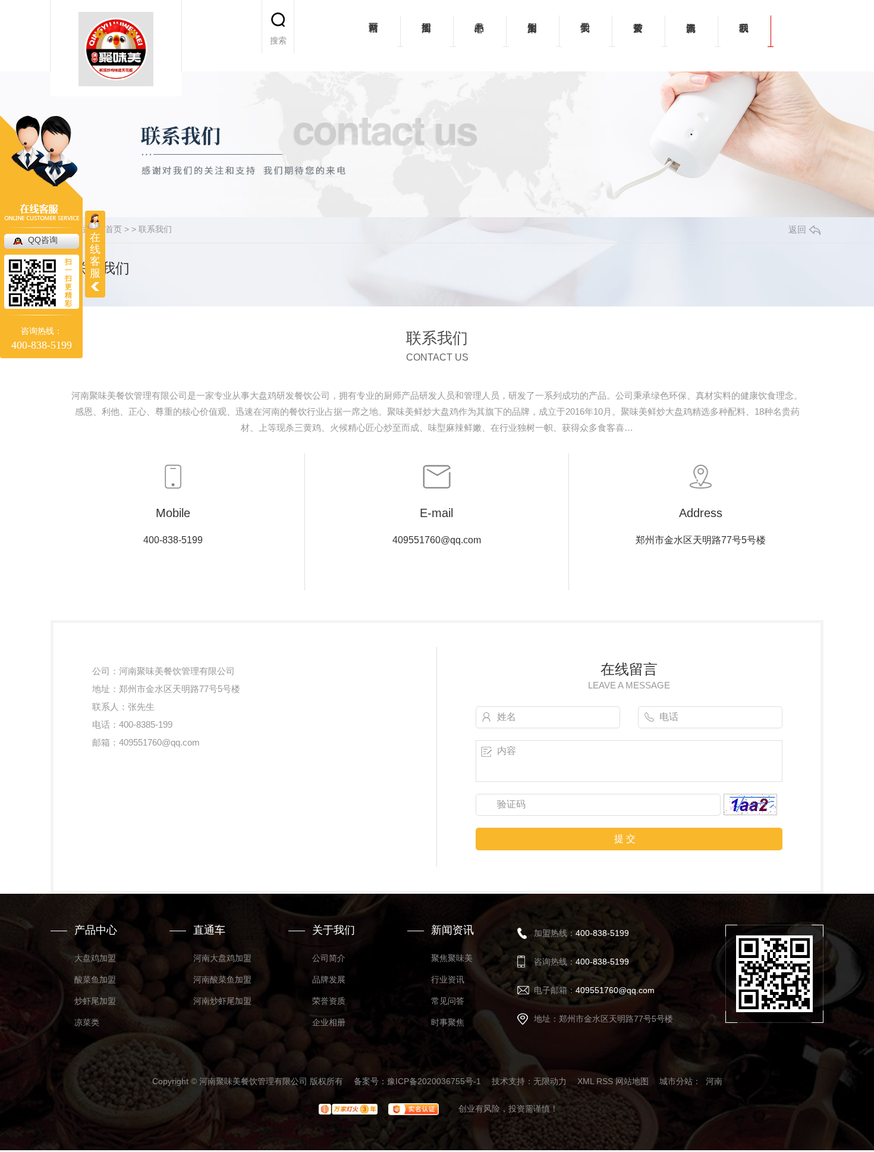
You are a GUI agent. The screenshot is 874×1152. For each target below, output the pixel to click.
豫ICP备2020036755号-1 (434, 1081)
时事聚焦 (447, 1022)
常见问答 (447, 1001)
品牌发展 (328, 979)
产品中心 (479, 35)
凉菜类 (86, 1022)
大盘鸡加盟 (95, 958)
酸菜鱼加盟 (95, 979)
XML (585, 1081)
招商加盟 (426, 35)
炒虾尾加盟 (95, 1001)
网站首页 (373, 35)
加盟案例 (532, 35)
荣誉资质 (638, 35)
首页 (113, 229)
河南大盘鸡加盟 (222, 958)
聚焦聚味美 (452, 958)
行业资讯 (447, 979)
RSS (604, 1081)
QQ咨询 (43, 240)
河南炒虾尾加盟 (222, 1001)
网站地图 (632, 1081)
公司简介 (328, 958)
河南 (714, 1081)
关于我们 (585, 35)
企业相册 (328, 1022)
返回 (797, 229)
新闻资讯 (691, 35)
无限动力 (550, 1081)
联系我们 (744, 35)
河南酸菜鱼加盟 (222, 979)
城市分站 (676, 1081)
